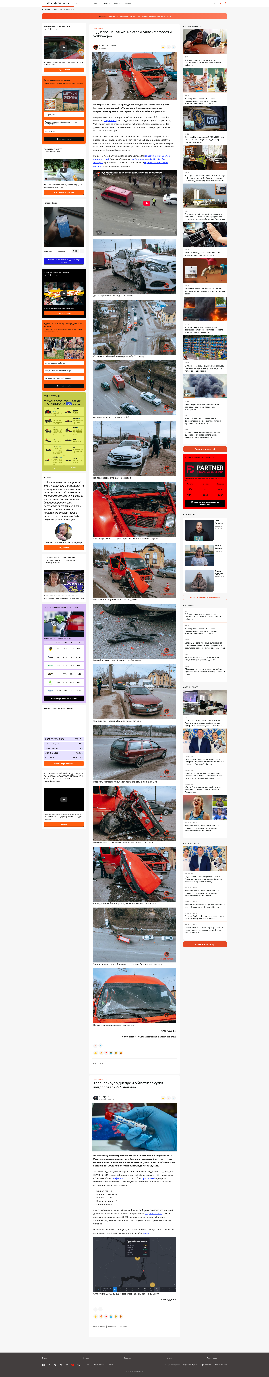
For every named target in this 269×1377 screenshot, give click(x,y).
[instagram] (49, 1365)
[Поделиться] (168, 47)
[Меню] (77, 3)
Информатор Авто (221, 1365)
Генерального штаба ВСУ (67, 468)
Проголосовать (64, 139)
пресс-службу (149, 1178)
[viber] (61, 1365)
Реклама (128, 3)
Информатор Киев (206, 1365)
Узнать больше (64, 313)
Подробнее (64, 547)
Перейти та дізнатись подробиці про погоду (63, 261)
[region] (64, 257)
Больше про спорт (205, 944)
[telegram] (55, 1365)
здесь (146, 1233)
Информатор (110, 120)
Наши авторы (99, 1365)
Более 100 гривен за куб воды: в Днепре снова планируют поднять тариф (140, 16)
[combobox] (78, 251)
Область (106, 3)
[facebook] (43, 1365)
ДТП (94, 1063)
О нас (88, 1365)
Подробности (64, 70)
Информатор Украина (190, 1365)
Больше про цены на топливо (64, 698)
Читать (64, 824)
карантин (112, 1327)
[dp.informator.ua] (58, 3)
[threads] (78, 1365)
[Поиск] (225, 3)
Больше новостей (205, 449)
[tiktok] (67, 1365)
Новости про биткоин (64, 763)
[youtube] (72, 1365)
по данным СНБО (153, 1213)
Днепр (96, 3)
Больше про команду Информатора (205, 597)
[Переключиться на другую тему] (220, 3)
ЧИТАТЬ (64, 991)
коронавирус (99, 1327)
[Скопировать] (173, 47)
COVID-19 (123, 1327)
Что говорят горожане (64, 192)
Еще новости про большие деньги (64, 1065)
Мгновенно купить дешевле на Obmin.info (205, 503)
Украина (117, 3)
